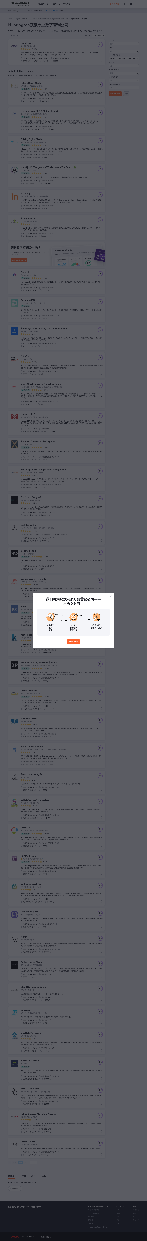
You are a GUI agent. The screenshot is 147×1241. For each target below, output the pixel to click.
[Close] (111, 595)
